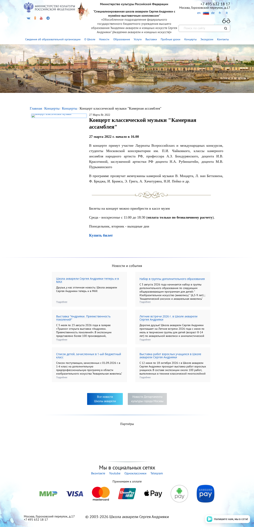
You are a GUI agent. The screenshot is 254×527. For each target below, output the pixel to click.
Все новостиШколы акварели (105, 399)
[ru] (205, 13)
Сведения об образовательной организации (53, 39)
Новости (104, 39)
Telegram (156, 473)
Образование (121, 39)
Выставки (151, 39)
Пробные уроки (170, 39)
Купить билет (101, 235)
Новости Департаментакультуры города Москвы (147, 399)
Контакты (223, 39)
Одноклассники (135, 473)
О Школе (89, 39)
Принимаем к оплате (127, 481)
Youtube (114, 473)
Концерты (190, 39)
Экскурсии (206, 39)
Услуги (138, 39)
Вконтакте (98, 473)
